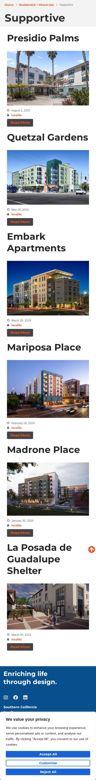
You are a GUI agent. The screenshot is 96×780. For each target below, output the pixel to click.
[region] (48, 746)
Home (9, 5)
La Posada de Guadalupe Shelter (39, 559)
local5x (16, 115)
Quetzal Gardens (47, 137)
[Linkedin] (25, 697)
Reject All (48, 772)
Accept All (48, 754)
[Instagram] (5, 697)
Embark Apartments (36, 242)
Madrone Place (43, 449)
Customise (48, 763)
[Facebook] (15, 697)
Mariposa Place (44, 347)
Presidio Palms (43, 38)
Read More (20, 122)
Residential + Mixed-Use (36, 5)
